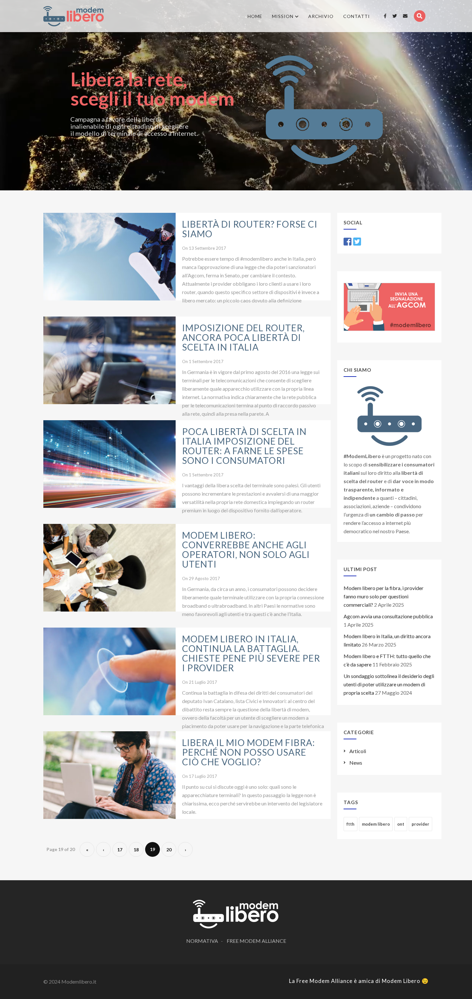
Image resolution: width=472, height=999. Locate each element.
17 (119, 849)
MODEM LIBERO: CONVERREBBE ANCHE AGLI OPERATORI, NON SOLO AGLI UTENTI (246, 549)
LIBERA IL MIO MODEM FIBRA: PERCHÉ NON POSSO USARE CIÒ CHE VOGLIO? (248, 752)
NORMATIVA (202, 941)
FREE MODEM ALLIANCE (256, 941)
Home (255, 16)
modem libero (376, 824)
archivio (321, 16)
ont (400, 824)
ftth (350, 824)
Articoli (357, 751)
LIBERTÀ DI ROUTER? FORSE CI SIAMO (250, 229)
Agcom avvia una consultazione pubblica (388, 616)
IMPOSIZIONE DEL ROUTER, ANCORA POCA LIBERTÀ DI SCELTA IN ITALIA (243, 337)
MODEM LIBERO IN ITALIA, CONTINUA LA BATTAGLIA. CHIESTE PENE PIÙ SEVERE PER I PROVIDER (251, 653)
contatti (356, 16)
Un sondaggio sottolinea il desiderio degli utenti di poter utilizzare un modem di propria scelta (389, 684)
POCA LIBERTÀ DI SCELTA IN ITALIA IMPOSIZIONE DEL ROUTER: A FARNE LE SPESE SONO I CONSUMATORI (244, 446)
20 (168, 849)
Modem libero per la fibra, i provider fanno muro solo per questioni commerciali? (384, 596)
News (355, 763)
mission (282, 16)
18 (136, 849)
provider (420, 824)
